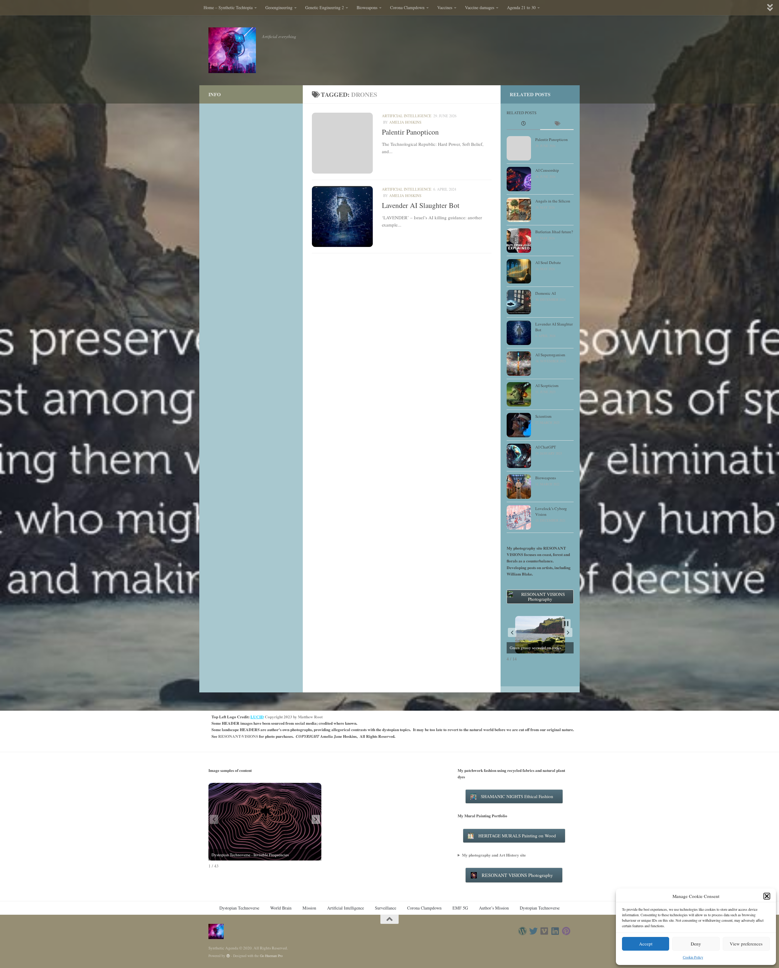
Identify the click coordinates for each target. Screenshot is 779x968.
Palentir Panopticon (410, 132)
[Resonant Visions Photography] (522, 931)
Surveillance (385, 908)
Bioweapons (367, 7)
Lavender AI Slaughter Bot (420, 205)
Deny (696, 944)
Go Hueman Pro (271, 955)
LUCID (257, 717)
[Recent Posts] (523, 124)
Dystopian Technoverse (239, 908)
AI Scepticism (546, 385)
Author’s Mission (494, 908)
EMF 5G (460, 908)
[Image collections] (566, 931)
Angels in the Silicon (552, 201)
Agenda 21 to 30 (521, 7)
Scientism (543, 416)
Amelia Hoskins (405, 122)
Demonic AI (545, 293)
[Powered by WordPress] (228, 956)
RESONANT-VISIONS (238, 736)
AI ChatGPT (545, 447)
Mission (309, 908)
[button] (767, 896)
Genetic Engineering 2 (324, 7)
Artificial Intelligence (406, 115)
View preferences (746, 944)
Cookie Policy (693, 957)
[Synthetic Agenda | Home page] (232, 50)
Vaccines (444, 7)
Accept (645, 944)
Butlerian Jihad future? (554, 231)
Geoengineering (278, 7)
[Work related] (544, 931)
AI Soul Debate (548, 262)
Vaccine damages (479, 7)
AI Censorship (547, 170)
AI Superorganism (550, 354)
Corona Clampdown (407, 7)
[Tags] (557, 124)
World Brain (281, 908)
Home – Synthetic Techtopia (228, 7)
